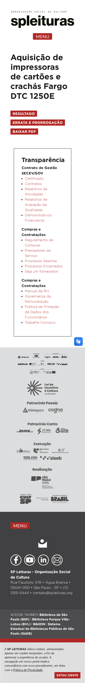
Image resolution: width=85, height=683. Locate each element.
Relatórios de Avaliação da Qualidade (36, 205)
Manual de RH (37, 291)
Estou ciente (67, 675)
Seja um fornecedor (41, 271)
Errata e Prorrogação (38, 123)
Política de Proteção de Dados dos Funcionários (42, 312)
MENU (42, 36)
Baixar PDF (24, 131)
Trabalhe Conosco (40, 322)
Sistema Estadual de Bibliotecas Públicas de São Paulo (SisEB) (42, 628)
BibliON (39, 624)
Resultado (24, 114)
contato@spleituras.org (53, 593)
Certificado (34, 178)
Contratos (33, 184)
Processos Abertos (41, 261)
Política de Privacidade (27, 670)
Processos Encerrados (44, 266)
